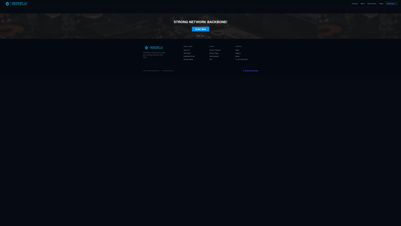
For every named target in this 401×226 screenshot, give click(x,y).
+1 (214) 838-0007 (241, 59)
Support (238, 53)
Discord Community (250, 70)
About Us (187, 50)
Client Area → (391, 4)
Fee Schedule (214, 56)
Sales (237, 50)
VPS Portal (187, 53)
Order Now (200, 29)
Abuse (237, 56)
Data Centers (371, 4)
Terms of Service (215, 50)
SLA (210, 59)
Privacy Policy (214, 53)
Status (381, 4)
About (363, 4)
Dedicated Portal (189, 56)
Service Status (188, 59)
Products (355, 4)
